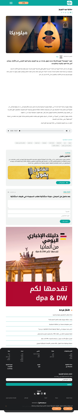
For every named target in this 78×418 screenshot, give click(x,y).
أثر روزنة (46, 398)
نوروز (70, 143)
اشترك (69, 384)
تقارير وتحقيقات (68, 351)
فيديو (22, 356)
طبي (53, 354)
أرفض (56, 408)
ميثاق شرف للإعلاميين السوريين (11, 398)
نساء (53, 355)
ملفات (22, 355)
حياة (9, 351)
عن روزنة (56, 398)
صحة (53, 351)
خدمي (38, 351)
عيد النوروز (37, 143)
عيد (65, 143)
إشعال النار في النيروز (66, 145)
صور (39, 367)
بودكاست (9, 369)
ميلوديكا (44, 143)
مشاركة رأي (69, 367)
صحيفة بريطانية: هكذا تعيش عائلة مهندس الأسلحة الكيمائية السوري (54, 343)
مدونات (70, 358)
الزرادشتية (59, 143)
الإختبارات (10, 367)
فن (9, 355)
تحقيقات (70, 355)
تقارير (71, 354)
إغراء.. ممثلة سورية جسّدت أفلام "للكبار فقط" (60, 320)
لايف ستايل (52, 356)
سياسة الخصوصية (69, 398)
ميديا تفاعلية (9, 365)
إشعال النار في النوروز (20, 143)
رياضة (9, 354)
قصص (71, 356)
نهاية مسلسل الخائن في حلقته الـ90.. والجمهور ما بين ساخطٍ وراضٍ (54, 334)
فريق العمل (26, 398)
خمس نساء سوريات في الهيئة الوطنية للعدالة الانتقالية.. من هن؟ (55, 329)
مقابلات (21, 359)
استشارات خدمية (36, 354)
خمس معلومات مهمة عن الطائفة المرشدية (60, 324)
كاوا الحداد (51, 143)
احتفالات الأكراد (56, 145)
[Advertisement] (39, 90)
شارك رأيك (65, 221)
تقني (39, 355)
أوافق (67, 408)
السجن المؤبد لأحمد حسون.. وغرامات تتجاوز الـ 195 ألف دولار (56, 339)
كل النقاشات (13, 192)
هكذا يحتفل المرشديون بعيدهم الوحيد (62, 315)
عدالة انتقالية (68, 365)
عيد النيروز (30, 143)
